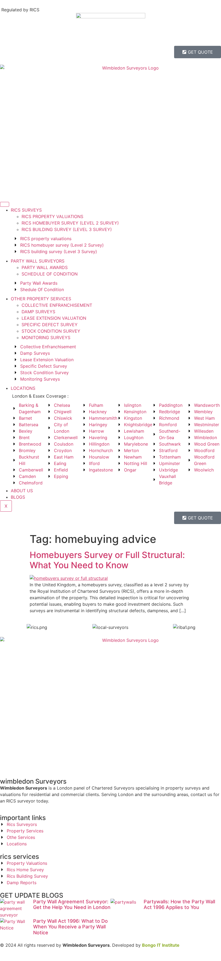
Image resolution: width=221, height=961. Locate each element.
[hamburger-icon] (4, 204)
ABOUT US (22, 490)
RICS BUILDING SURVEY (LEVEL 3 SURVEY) (67, 229)
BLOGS (18, 497)
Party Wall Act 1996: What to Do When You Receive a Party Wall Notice (70, 926)
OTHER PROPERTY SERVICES (41, 298)
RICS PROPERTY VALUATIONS (52, 216)
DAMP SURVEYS (38, 311)
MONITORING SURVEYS (46, 337)
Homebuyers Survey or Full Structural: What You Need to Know (107, 560)
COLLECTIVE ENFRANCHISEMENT (57, 305)
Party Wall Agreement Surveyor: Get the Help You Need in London (71, 904)
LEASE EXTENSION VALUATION (54, 318)
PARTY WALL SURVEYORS (37, 261)
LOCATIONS (23, 388)
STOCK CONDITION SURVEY (51, 331)
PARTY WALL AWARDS (45, 267)
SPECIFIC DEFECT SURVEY (50, 324)
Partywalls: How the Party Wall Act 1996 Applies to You (179, 904)
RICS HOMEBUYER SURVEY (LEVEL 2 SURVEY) (70, 223)
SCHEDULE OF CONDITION (50, 274)
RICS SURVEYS (26, 210)
